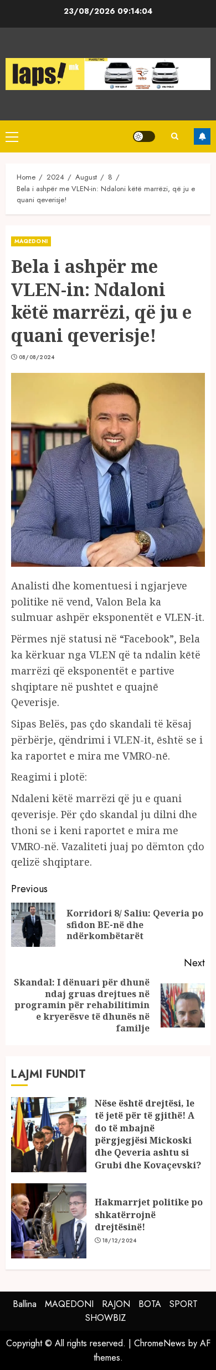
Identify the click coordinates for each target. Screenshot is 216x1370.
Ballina (25, 1304)
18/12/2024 (119, 1241)
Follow (202, 136)
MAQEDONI (31, 241)
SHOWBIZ (105, 1317)
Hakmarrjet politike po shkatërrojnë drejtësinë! (149, 1214)
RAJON (116, 1304)
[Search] (174, 136)
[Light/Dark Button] (144, 136)
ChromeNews (160, 1343)
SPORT (183, 1304)
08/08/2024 (37, 357)
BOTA (149, 1304)
